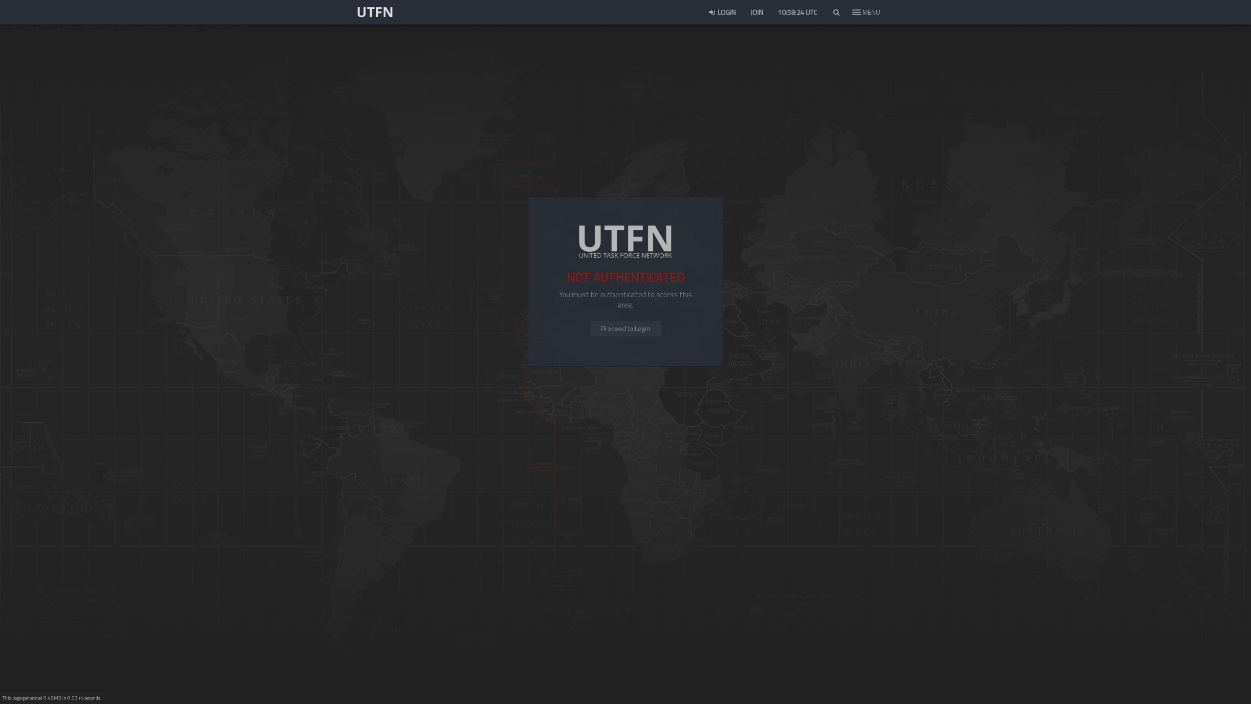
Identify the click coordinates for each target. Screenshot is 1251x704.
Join (757, 12)
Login (726, 12)
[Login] (625, 328)
